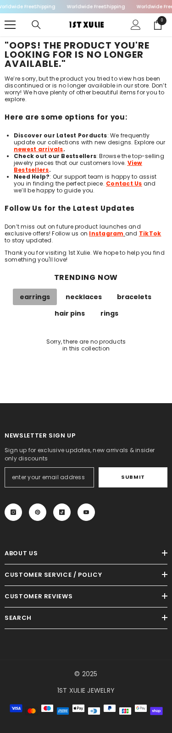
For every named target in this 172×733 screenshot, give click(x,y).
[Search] (36, 24)
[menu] (10, 24)
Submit (132, 477)
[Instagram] (13, 512)
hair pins (70, 313)
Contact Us (124, 183)
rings (109, 313)
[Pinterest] (37, 512)
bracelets (134, 296)
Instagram (106, 233)
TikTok (150, 233)
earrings (35, 296)
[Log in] (136, 25)
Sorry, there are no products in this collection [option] (86, 345)
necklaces (84, 296)
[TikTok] (62, 512)
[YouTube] (86, 512)
